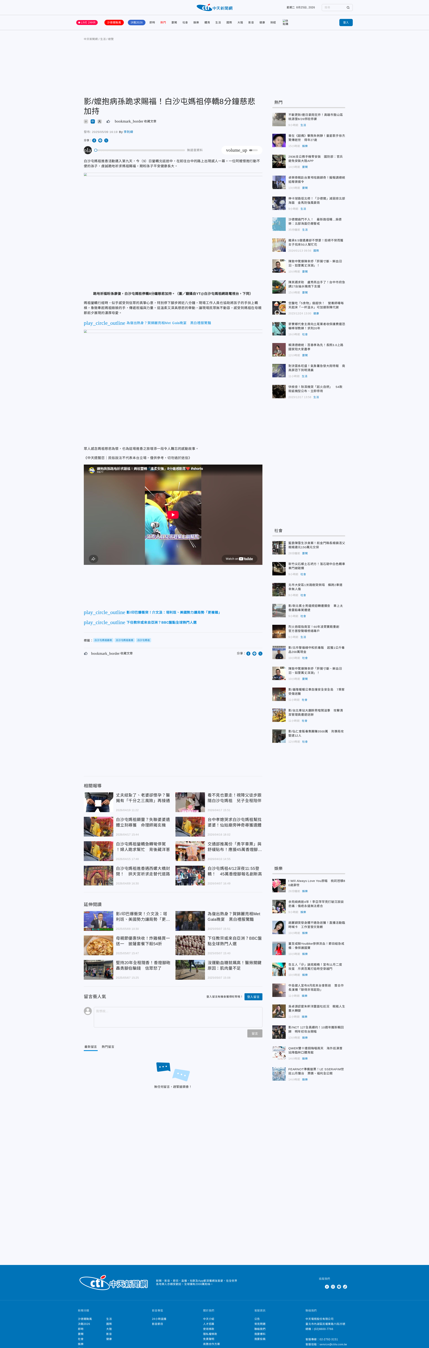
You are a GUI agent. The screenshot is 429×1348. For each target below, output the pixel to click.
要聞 (174, 22)
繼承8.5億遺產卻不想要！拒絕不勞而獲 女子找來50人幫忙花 (279, 245)
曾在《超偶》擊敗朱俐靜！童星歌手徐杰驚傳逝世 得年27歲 (279, 140)
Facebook (327, 1287)
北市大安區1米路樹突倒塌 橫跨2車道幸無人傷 (279, 589)
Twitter (321, 1287)
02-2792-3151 (329, 1339)
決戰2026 (137, 22)
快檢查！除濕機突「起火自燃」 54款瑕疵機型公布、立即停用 (279, 391)
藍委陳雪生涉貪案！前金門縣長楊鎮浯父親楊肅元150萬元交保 (279, 547)
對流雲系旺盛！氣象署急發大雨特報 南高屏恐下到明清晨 (279, 370)
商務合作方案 (211, 1344)
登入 (346, 22)
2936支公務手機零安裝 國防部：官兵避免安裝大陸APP (279, 161)
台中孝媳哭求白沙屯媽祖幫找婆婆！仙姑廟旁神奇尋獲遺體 (190, 827)
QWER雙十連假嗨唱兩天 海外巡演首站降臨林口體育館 (279, 1053)
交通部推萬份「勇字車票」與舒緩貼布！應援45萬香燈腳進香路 (190, 851)
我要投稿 (260, 1339)
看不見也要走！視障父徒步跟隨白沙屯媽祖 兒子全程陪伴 (190, 802)
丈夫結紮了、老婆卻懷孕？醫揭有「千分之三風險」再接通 (98, 802)
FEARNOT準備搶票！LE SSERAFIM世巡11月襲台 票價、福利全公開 (279, 1074)
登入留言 (253, 997)
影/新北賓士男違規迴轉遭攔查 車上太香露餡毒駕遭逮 (279, 610)
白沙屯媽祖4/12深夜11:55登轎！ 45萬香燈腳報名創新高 (190, 875)
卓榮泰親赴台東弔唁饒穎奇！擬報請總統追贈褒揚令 (279, 182)
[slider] (140, 150)
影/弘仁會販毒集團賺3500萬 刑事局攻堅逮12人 (279, 736)
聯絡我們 (260, 1329)
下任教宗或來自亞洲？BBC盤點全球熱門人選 (190, 945)
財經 (273, 22)
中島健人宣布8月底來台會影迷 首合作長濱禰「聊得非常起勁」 (279, 990)
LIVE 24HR (88, 22)
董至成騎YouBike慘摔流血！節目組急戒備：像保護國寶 (279, 948)
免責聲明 (208, 1339)
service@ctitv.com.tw (333, 1344)
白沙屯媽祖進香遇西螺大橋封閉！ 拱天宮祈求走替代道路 (98, 875)
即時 (152, 22)
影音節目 (157, 1324)
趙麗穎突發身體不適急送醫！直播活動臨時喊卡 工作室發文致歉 (279, 927)
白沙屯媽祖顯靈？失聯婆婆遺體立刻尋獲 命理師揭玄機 (98, 827)
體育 (207, 22)
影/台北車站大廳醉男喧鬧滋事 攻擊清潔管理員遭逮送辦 (279, 715)
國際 (229, 22)
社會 (185, 22)
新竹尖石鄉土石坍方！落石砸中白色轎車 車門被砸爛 (279, 568)
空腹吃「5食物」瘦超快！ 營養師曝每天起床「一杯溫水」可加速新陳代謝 (279, 308)
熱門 (163, 22)
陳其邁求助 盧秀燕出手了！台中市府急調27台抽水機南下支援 (279, 287)
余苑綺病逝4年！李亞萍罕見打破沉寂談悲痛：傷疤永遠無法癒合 (279, 906)
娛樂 (196, 22)
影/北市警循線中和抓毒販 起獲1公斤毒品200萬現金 (279, 652)
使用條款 (208, 1329)
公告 (257, 1319)
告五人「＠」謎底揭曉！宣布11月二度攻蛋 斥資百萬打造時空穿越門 (279, 969)
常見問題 (260, 1324)
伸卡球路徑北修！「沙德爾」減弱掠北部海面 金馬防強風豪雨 (279, 203)
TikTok (345, 1287)
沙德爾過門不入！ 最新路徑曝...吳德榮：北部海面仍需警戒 (279, 224)
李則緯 (128, 132)
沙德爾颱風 (114, 22)
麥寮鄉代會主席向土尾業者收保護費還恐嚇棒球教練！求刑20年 (279, 328)
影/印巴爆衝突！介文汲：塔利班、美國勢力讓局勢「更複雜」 (98, 921)
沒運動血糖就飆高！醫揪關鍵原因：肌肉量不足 (190, 970)
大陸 (240, 22)
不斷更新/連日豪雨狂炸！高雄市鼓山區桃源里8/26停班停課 (279, 119)
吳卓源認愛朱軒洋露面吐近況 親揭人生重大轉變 (279, 1011)
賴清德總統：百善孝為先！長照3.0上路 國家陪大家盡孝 (279, 349)
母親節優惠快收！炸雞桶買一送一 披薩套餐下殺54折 (98, 945)
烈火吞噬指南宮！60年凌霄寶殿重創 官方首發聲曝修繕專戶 (279, 631)
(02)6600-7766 (323, 1329)
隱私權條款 (210, 1334)
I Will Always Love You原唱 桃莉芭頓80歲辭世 (279, 885)
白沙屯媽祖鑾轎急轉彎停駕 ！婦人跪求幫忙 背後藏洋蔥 (98, 851)
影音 (251, 22)
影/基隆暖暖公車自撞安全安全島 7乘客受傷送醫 (279, 694)
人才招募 (208, 1324)
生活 (218, 22)
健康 (262, 22)
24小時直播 (159, 1319)
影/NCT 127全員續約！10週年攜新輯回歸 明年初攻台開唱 (279, 1032)
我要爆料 (260, 1334)
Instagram (333, 1287)
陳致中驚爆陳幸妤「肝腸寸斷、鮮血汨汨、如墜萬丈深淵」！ (279, 266)
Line (339, 1287)
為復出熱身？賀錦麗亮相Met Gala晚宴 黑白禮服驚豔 (190, 921)
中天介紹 (208, 1319)
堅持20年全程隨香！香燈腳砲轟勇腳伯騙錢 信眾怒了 (98, 970)
